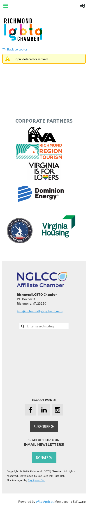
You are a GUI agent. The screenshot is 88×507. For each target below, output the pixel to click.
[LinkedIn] (44, 410)
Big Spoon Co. (36, 480)
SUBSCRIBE (44, 426)
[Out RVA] (42, 141)
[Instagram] (57, 410)
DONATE (44, 457)
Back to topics (17, 49)
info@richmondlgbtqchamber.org (40, 311)
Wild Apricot (45, 501)
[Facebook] (30, 410)
